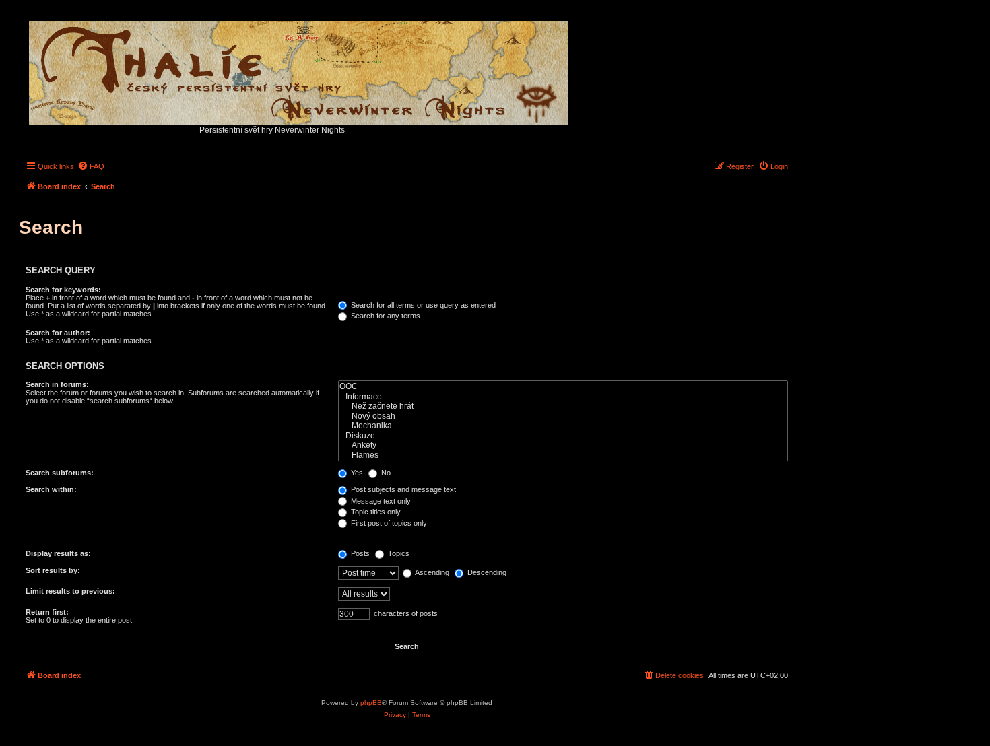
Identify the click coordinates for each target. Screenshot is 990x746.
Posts (359, 553)
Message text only (380, 501)
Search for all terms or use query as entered (422, 305)
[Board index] (299, 69)
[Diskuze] (563, 436)
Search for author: (58, 333)
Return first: (47, 612)
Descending (485, 572)
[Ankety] (563, 445)
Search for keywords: (63, 289)
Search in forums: (57, 384)
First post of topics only (388, 523)
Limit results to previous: (70, 591)
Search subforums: (60, 473)
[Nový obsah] (563, 416)
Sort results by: (53, 570)
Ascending (431, 572)
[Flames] (563, 455)
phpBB (371, 702)
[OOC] (563, 387)
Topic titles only (375, 512)
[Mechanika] (563, 426)
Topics (397, 553)
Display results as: (58, 553)
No (385, 473)
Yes (356, 473)
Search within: (51, 489)
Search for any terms (384, 316)
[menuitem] (90, 166)
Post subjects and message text (402, 489)
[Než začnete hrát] (563, 406)
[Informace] (563, 397)
